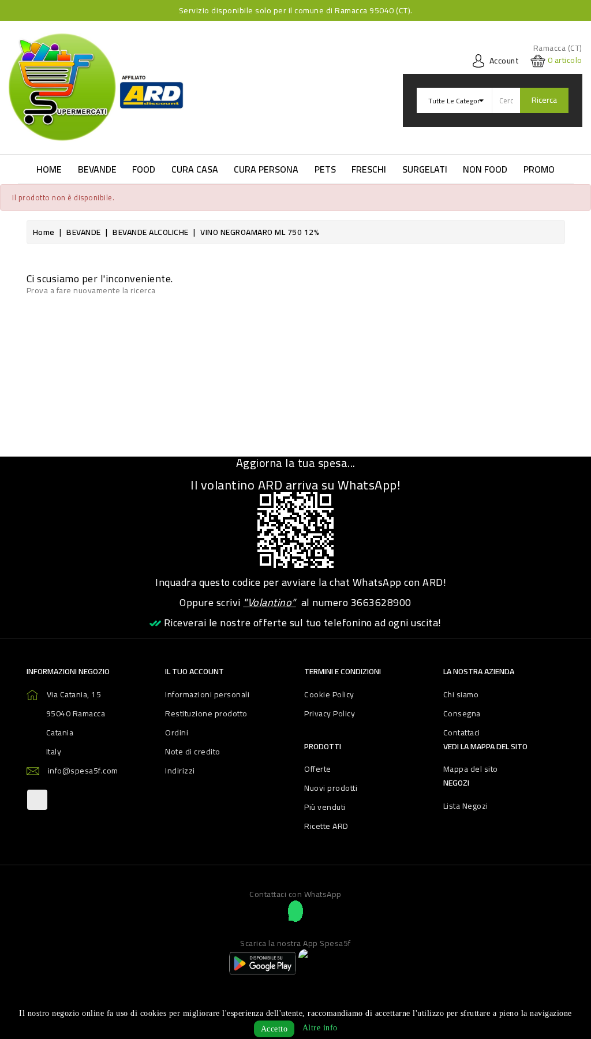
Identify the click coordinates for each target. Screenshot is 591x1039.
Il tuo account (194, 671)
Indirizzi (180, 770)
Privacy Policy (329, 713)
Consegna (462, 713)
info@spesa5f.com (83, 770)
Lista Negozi (465, 805)
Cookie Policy (329, 694)
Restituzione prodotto (206, 713)
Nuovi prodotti (330, 787)
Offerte (317, 768)
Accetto (274, 1029)
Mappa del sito (470, 768)
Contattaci (461, 732)
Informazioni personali (207, 694)
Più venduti (325, 806)
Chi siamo (461, 694)
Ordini (176, 732)
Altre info (320, 1027)
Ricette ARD (326, 826)
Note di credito (192, 751)
